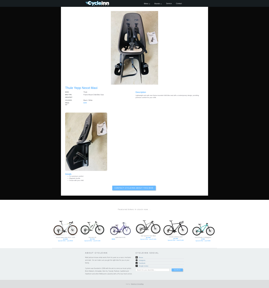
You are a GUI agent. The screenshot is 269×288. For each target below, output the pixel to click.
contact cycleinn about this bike (134, 188)
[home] (97, 3)
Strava (141, 257)
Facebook (142, 263)
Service (169, 3)
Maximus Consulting (137, 284)
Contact (179, 3)
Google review (143, 266)
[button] (147, 4)
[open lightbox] (134, 47)
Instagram (142, 260)
